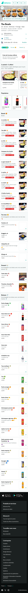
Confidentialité (6, 565)
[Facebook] (2, 590)
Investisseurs (6, 549)
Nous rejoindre (6, 534)
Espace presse (6, 546)
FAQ (4, 557)
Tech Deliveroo (6, 554)
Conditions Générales (8, 562)
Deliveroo (6, 3)
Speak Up (5, 571)
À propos (5, 543)
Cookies (5, 568)
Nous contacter (7, 560)
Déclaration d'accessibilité (9, 580)
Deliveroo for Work (7, 509)
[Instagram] (8, 590)
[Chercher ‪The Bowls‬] (13, 2)
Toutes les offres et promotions (11, 521)
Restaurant (5, 531)
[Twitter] (5, 590)
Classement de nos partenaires (10, 573)
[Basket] (17, 2)
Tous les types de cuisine (9, 519)
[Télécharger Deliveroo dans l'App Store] (6, 495)
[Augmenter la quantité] (16, 79)
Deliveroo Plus (6, 506)
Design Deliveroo (7, 551)
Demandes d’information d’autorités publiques (12, 577)
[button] (9, 80)
